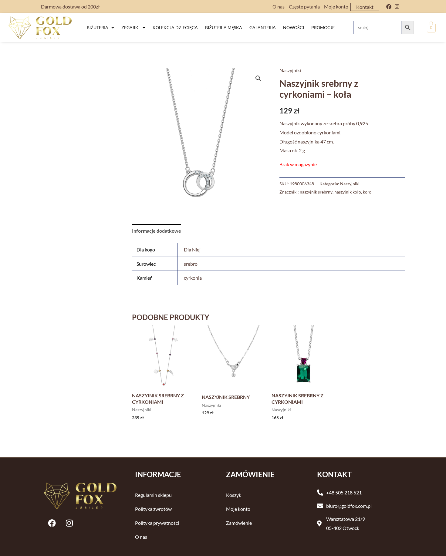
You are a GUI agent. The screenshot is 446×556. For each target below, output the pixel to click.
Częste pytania (304, 6)
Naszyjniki (290, 70)
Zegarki (130, 27)
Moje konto (336, 6)
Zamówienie (239, 523)
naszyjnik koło (347, 191)
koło (367, 191)
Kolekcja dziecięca (175, 27)
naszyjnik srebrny (316, 191)
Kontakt (364, 7)
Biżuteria (97, 27)
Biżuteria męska (223, 27)
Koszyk (233, 495)
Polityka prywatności (157, 523)
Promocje (323, 27)
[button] (100, 27)
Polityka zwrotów (153, 509)
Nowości (293, 27)
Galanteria (262, 27)
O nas (278, 6)
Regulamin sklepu (153, 495)
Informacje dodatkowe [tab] (156, 231)
